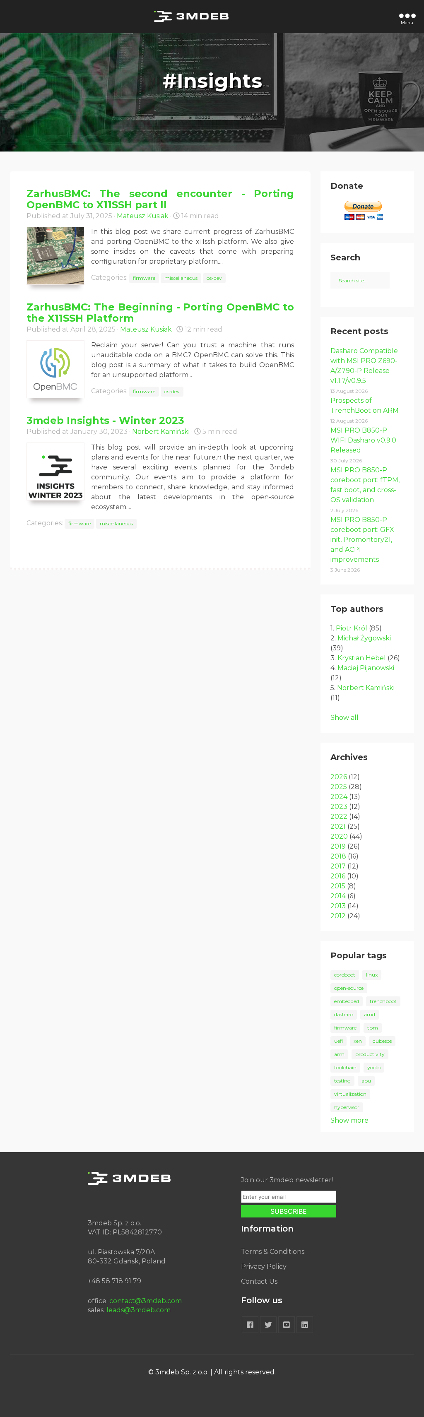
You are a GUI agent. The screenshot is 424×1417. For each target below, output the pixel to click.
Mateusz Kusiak (143, 216)
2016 (337, 876)
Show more (349, 1120)
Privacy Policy (264, 1266)
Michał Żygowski (364, 638)
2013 (338, 906)
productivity (370, 1054)
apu (366, 1081)
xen (358, 1041)
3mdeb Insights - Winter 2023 (105, 420)
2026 (338, 777)
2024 (338, 797)
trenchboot (383, 1001)
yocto (374, 1067)
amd (369, 1014)
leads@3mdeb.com (138, 1310)
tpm (372, 1028)
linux (372, 975)
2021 (338, 826)
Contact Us (259, 1281)
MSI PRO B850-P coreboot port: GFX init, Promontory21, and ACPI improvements (362, 539)
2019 (338, 846)
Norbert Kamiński (161, 431)
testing (342, 1081)
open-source (349, 988)
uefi (338, 1041)
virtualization (350, 1094)
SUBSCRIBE (288, 1211)
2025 (338, 787)
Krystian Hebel (361, 658)
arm (339, 1054)
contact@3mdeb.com (145, 1301)
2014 (338, 896)
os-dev (214, 278)
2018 (338, 856)
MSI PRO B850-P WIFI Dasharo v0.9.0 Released (363, 440)
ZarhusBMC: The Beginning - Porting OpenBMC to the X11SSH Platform (160, 312)
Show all (344, 718)
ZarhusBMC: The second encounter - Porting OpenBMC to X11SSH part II (160, 199)
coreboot (344, 975)
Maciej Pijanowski (365, 668)
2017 (338, 866)
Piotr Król (351, 628)
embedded (346, 1001)
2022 (338, 816)
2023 (338, 807)
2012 (338, 916)
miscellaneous (181, 278)
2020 (339, 836)
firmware (144, 278)
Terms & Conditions (272, 1252)
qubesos (382, 1041)
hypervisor (346, 1107)
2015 (337, 886)
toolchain (345, 1067)
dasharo (343, 1014)
